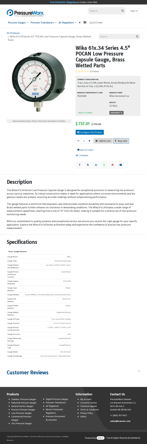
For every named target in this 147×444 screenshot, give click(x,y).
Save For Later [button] (86, 149)
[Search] (122, 10)
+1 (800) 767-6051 (118, 415)
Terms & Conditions (89, 409)
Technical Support (88, 406)
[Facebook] (79, 164)
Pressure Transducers (56, 402)
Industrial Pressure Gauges (23, 402)
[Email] (120, 164)
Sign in (134, 10)
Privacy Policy (86, 413)
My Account (85, 399)
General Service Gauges (22, 406)
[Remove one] (78, 141)
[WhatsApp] (104, 164)
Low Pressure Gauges (21, 413)
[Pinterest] (112, 164)
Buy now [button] (122, 140)
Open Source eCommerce (126, 437)
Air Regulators (52, 406)
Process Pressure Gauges (23, 409)
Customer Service (88, 402)
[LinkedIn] (96, 164)
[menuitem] (18, 22)
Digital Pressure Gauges (57, 399)
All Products (13, 33)
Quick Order (96, 22)
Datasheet (116, 113)
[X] (87, 164)
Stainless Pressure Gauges (23, 399)
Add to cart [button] (105, 140)
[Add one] (89, 141)
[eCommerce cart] (85, 22)
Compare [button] (83, 155)
